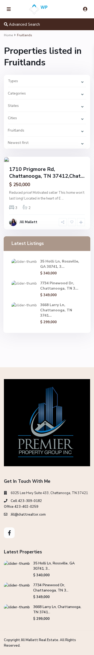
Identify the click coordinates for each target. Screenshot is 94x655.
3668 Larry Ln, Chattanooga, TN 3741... (56, 310)
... (62, 198)
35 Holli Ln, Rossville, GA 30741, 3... (59, 264)
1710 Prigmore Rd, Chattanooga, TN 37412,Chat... (47, 173)
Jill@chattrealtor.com (28, 514)
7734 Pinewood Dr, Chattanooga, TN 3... (59, 286)
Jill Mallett (28, 222)
